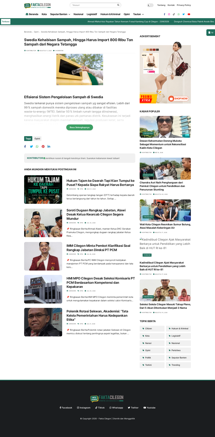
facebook (67, 407)
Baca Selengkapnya (80, 127)
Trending (148, 133)
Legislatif (92, 14)
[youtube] (189, 14)
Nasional (78, 14)
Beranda (33, 14)
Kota (44, 14)
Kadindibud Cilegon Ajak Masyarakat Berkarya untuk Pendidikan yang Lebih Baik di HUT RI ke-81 (162, 266)
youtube (151, 407)
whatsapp (117, 407)
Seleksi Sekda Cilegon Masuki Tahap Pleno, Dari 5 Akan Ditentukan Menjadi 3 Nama (165, 306)
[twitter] (184, 14)
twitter (135, 407)
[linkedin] (50, 146)
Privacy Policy (184, 5)
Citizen (148, 328)
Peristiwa (148, 175)
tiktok (101, 407)
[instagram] (169, 14)
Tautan (137, 14)
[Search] (118, 5)
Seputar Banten (58, 14)
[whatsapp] (179, 14)
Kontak (171, 5)
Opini (127, 14)
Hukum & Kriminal (110, 14)
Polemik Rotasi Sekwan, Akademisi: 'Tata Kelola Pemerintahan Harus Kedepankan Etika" (97, 315)
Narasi (148, 343)
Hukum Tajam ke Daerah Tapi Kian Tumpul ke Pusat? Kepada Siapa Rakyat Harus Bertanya (101, 183)
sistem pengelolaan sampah (73, 103)
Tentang (161, 5)
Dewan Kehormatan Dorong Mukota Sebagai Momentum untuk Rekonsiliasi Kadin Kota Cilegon (163, 144)
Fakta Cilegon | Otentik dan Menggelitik (117, 418)
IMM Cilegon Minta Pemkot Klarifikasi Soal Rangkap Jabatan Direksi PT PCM (98, 248)
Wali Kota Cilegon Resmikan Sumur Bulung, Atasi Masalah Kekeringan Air (165, 226)
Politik (148, 357)
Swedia (29, 103)
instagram (85, 407)
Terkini (147, 255)
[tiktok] (174, 14)
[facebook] (164, 14)
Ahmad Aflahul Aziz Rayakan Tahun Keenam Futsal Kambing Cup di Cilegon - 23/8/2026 (121, 21)
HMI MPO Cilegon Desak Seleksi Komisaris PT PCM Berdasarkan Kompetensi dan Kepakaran (101, 282)
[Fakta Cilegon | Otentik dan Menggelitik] (38, 8)
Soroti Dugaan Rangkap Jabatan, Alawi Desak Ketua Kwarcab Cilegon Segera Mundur (96, 214)
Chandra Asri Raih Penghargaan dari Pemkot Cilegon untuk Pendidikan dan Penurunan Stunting (162, 186)
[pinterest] (44, 146)
